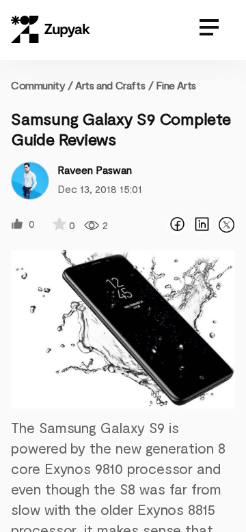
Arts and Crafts (110, 84)
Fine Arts (175, 84)
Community (42, 84)
